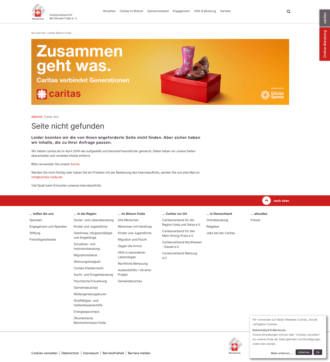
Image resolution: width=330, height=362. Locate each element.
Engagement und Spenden (48, 226)
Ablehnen (304, 352)
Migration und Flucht (132, 239)
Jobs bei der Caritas (220, 233)
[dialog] (288, 337)
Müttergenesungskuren (90, 294)
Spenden (35, 220)
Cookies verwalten (44, 353)
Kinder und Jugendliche (90, 226)
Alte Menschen (128, 220)
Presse (255, 220)
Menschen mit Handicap (135, 226)
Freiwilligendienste (42, 239)
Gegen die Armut (130, 246)
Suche (74, 164)
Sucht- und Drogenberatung (93, 274)
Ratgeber (212, 226)
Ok (318, 352)
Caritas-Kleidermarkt (89, 268)
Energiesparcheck (86, 312)
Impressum (91, 353)
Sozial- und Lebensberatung (94, 220)
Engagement (181, 11)
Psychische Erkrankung (90, 281)
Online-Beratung (325, 44)
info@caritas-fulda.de (46, 177)
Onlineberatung (217, 220)
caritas (325, 18)
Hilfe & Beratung (205, 11)
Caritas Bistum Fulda (59, 32)
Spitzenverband (158, 11)
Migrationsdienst (85, 255)
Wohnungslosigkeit (87, 261)
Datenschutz (70, 353)
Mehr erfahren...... (282, 353)
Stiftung (34, 233)
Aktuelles (109, 11)
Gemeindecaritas (86, 287)
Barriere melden (139, 353)
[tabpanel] (160, 72)
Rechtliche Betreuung (133, 263)
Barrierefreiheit (113, 353)
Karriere (225, 11)
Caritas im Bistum (131, 11)
